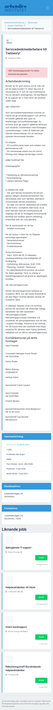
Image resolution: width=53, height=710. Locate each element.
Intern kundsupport (16, 626)
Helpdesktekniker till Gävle (20, 587)
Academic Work (23, 445)
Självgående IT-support (18, 547)
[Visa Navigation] (47, 7)
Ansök (41, 558)
